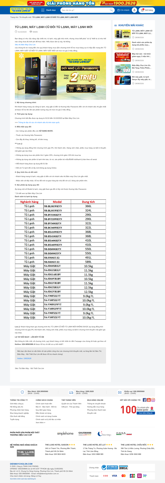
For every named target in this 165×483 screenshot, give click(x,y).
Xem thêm (40, 422)
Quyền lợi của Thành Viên (71, 404)
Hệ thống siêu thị (16, 407)
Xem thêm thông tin (145, 413)
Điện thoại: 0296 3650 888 (131, 454)
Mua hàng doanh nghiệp (19, 413)
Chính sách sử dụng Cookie (46, 416)
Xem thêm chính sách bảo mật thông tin (23, 479)
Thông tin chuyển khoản (96, 404)
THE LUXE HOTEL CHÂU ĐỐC (134, 445)
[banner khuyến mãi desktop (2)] (82, 3)
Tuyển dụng (14, 419)
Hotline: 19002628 (24, 358)
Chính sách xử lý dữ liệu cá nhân (48, 419)
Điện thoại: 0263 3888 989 (93, 454)
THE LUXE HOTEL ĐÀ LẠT (94, 445)
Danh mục (51, 10)
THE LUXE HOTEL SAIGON (57, 445)
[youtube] (149, 400)
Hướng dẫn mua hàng (95, 407)
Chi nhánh (124, 10)
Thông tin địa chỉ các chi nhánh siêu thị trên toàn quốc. (39, 122)
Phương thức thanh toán (96, 410)
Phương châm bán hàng (19, 410)
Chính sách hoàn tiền (44, 404)
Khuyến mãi (91, 413)
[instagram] (153, 400)
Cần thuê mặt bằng (17, 416)
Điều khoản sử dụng (43, 413)
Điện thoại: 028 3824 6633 (55, 454)
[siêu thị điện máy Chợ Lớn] (22, 10)
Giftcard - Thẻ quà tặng (70, 407)
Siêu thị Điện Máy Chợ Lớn (25, 45)
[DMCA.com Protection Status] (123, 469)
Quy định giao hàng (43, 410)
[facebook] (145, 400)
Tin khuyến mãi (25, 17)
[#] (109, 470)
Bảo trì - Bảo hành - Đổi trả (46, 407)
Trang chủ (14, 17)
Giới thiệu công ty (16, 404)
